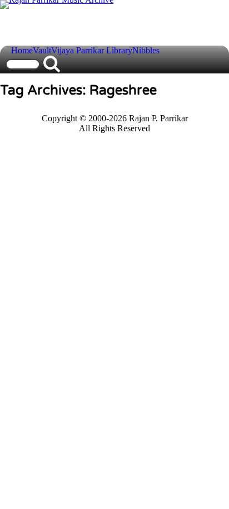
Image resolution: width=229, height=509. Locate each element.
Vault (42, 50)
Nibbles (146, 50)
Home (22, 50)
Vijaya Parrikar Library (91, 50)
